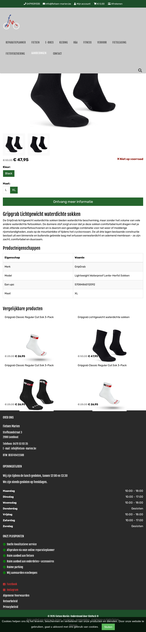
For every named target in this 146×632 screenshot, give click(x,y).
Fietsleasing (119, 42)
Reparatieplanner (16, 42)
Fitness (87, 42)
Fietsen (35, 42)
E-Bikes (49, 42)
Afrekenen (116, 3)
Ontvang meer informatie (73, 202)
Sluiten (108, 626)
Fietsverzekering (15, 53)
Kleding (63, 42)
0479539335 (33, 3)
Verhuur (102, 42)
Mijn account (83, 3)
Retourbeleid (10, 601)
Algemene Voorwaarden (16, 595)
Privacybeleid (10, 607)
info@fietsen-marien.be (58, 3)
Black (8, 173)
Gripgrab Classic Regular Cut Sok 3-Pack (29, 317)
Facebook (11, 584)
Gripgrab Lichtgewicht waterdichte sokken (103, 317)
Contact (57, 53)
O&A (75, 42)
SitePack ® (93, 616)
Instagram (12, 590)
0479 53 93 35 (20, 443)
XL (14, 190)
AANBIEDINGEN (38, 53)
